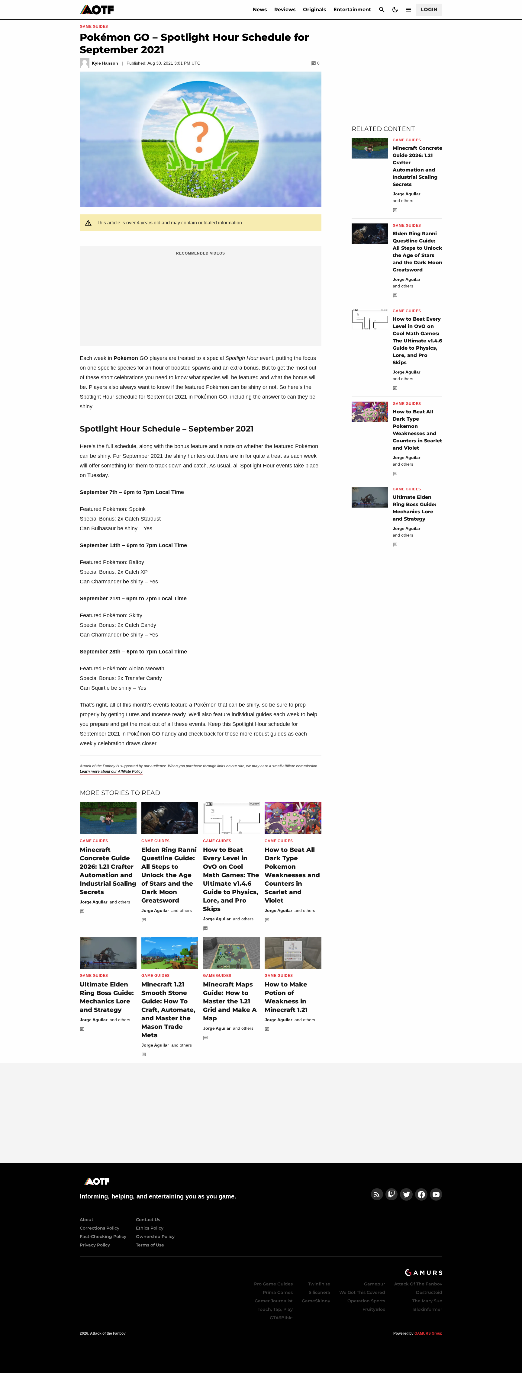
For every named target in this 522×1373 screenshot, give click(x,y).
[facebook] (421, 1194)
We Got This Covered (362, 1292)
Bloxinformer (427, 1309)
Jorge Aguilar (93, 902)
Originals (314, 9)
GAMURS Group (428, 1333)
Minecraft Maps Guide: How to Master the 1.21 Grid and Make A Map (230, 1001)
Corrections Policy (99, 1228)
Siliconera (319, 1292)
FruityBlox (373, 1309)
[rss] (377, 1194)
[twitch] (391, 1194)
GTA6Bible (281, 1317)
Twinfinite (319, 1284)
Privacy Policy (95, 1245)
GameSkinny (316, 1301)
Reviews (285, 9)
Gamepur (374, 1284)
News (260, 9)
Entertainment (352, 9)
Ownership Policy (155, 1236)
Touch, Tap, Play (275, 1309)
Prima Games (278, 1292)
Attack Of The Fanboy (418, 1284)
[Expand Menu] (408, 10)
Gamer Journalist (274, 1301)
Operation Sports (366, 1301)
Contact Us (148, 1219)
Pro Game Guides (273, 1284)
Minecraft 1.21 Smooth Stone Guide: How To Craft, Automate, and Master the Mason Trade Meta (168, 1010)
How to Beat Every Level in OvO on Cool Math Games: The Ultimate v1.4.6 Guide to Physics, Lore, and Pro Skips (417, 340)
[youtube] (436, 1194)
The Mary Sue (427, 1301)
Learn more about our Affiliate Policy (111, 771)
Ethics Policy (149, 1228)
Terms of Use (150, 1245)
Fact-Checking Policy (103, 1236)
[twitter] (406, 1194)
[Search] (382, 10)
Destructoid (429, 1292)
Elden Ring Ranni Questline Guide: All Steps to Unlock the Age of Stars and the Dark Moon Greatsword (169, 875)
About (86, 1219)
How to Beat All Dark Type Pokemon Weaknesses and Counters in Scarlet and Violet (292, 875)
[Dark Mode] (395, 10)
